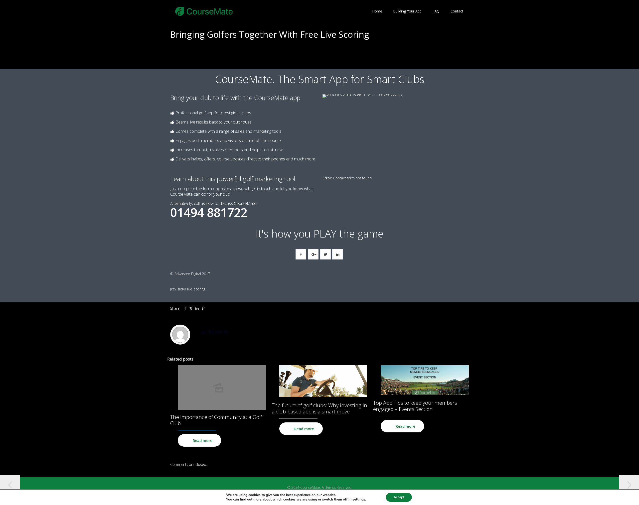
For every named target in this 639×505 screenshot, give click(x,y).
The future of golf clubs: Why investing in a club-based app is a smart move (319, 408)
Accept (398, 497)
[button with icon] (301, 254)
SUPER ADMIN (214, 332)
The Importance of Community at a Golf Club (216, 420)
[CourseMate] (204, 11)
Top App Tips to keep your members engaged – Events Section (415, 405)
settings (358, 499)
